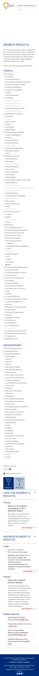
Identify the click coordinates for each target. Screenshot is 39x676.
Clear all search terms (12, 473)
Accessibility (26, 662)
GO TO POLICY (27, 527)
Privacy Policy (12, 662)
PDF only (13, 626)
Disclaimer (20, 662)
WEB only (24, 620)
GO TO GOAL (28, 571)
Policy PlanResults (8, 483)
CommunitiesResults (19, 483)
